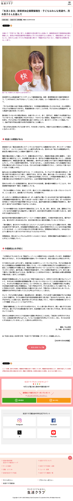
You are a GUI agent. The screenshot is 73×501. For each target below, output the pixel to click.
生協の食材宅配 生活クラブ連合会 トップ (10, 461)
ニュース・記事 (44, 469)
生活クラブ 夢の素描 (16, 19)
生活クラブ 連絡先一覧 (46, 473)
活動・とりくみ (7, 469)
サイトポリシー (8, 480)
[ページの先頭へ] (70, 458)
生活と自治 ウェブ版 (37, 347)
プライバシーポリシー (46, 480)
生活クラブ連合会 (9, 483)
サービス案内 (7, 466)
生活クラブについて (46, 460)
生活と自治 (5, 19)
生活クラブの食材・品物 (47, 466)
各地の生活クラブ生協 (9, 473)
